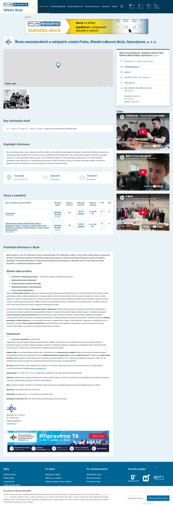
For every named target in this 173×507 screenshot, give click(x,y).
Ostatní (114, 6)
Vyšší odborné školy (12, 485)
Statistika (81, 213)
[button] (58, 65)
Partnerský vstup (93, 481)
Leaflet (100, 86)
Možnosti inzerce (93, 478)
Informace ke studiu (92, 6)
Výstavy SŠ (106, 6)
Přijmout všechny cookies (158, 498)
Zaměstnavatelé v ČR (75, 6)
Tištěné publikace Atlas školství (58, 481)
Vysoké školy (9, 481)
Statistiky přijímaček (58, 6)
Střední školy (44, 6)
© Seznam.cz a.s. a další (107, 86)
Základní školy (10, 474)
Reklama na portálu (53, 478)
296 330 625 (129, 91)
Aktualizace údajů (52, 474)
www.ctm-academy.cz (38, 368)
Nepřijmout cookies (135, 498)
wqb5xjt (127, 72)
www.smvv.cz (129, 83)
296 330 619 (129, 77)
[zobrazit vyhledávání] (122, 6)
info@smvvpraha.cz (131, 67)
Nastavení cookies (148, 503)
